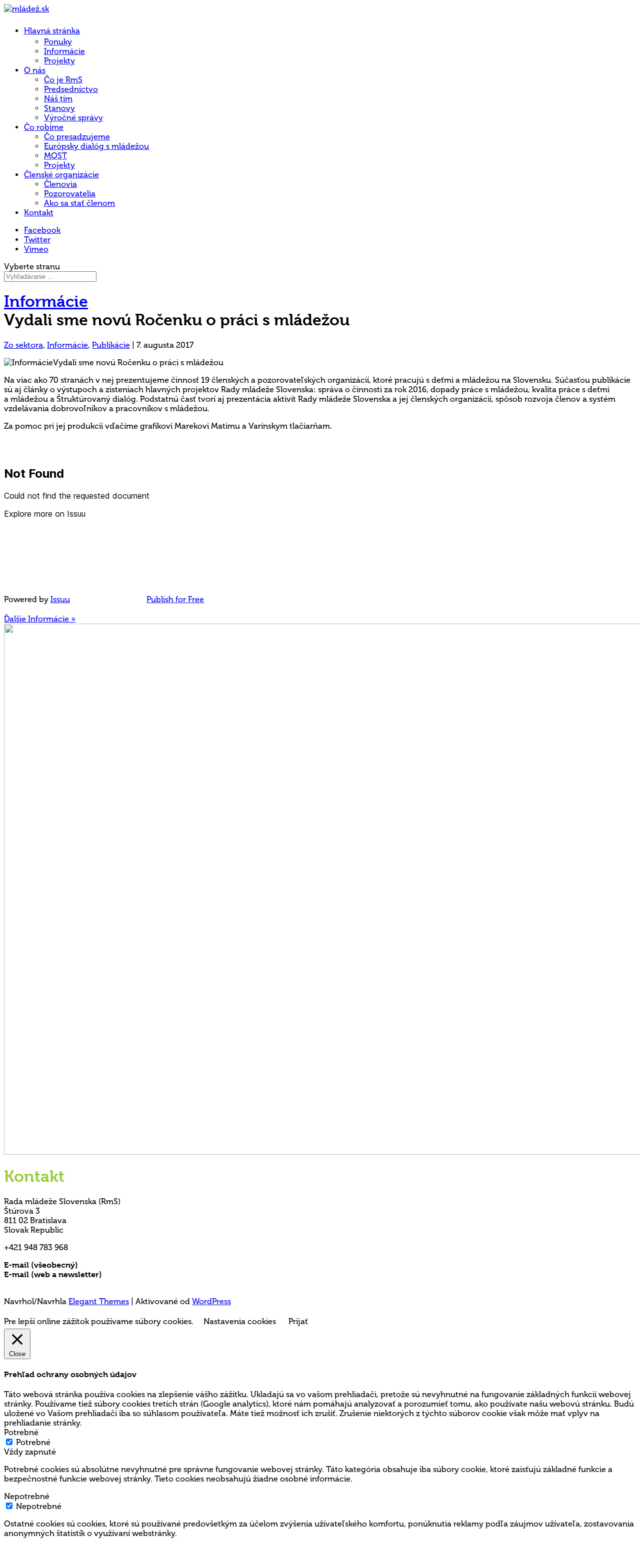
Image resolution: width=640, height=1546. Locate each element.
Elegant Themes (98, 1301)
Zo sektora (23, 345)
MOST (55, 155)
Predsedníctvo (71, 89)
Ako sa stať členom (79, 203)
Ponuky (58, 41)
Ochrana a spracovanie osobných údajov (82, 1284)
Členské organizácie (61, 174)
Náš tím (58, 98)
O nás (35, 70)
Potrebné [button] (21, 1432)
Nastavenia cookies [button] (240, 1321)
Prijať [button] (298, 1321)
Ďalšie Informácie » (40, 619)
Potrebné (33, 1442)
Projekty (59, 60)
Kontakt (39, 212)
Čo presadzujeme (77, 136)
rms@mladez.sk (108, 1265)
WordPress (211, 1301)
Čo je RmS (63, 79)
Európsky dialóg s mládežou (96, 146)
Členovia (60, 184)
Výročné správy (73, 117)
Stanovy (59, 108)
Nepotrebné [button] (27, 1496)
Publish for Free (175, 599)
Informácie (64, 51)
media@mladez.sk (137, 1274)
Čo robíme (44, 127)
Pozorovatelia (70, 193)
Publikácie (111, 345)
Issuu (60, 599)
